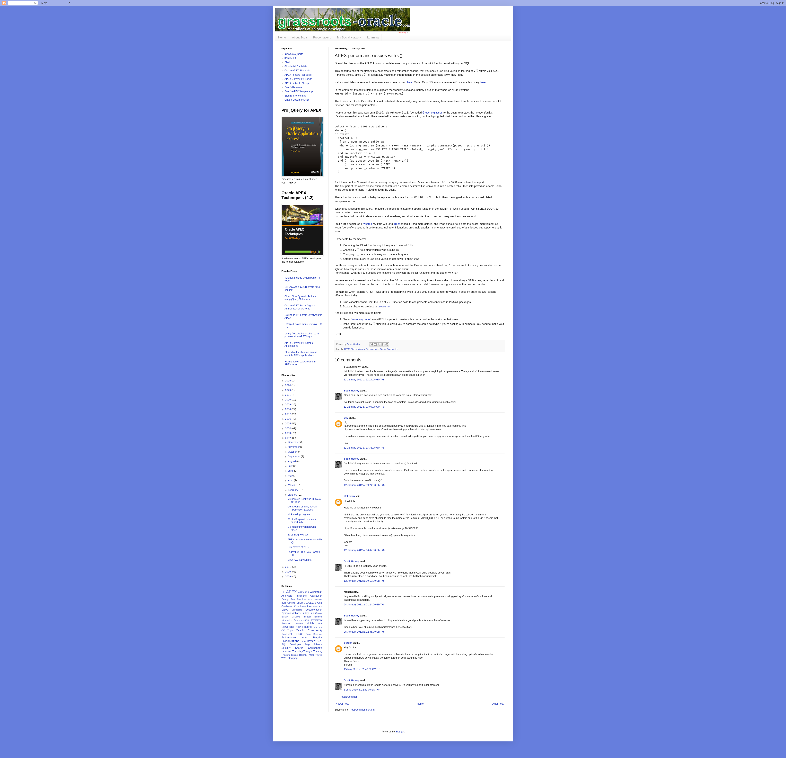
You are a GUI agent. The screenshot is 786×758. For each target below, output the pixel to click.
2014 (288, 428)
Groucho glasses (432, 112)
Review (311, 641)
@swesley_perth (294, 54)
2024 (288, 385)
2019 (288, 404)
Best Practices (299, 599)
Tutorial (303, 654)
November (294, 446)
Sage (307, 644)
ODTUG (318, 626)
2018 (288, 409)
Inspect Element (313, 616)
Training (317, 651)
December (294, 442)
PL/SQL (299, 634)
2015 (288, 423)
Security (285, 648)
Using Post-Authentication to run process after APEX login (302, 335)
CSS (319, 602)
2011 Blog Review (298, 534)
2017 (288, 414)
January (293, 494)
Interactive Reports (291, 620)
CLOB (300, 603)
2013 (288, 433)
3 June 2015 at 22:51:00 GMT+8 (362, 689)
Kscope (285, 623)
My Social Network (349, 37)
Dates (284, 609)
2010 (288, 571)
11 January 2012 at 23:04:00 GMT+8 (364, 406)
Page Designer (314, 634)
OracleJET (286, 634)
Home (282, 37)
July (290, 466)
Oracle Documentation (297, 99)
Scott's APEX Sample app (299, 91)
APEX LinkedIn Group (297, 83)
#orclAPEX (291, 58)
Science (317, 644)
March (292, 485)
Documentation (313, 609)
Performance (372, 349)
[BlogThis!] (375, 344)
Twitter (311, 654)
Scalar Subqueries (389, 349)
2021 (288, 395)
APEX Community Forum (298, 79)
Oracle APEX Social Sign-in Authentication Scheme (300, 307)
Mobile (310, 623)
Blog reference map (295, 95)
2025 (288, 380)
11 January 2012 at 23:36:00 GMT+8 (364, 447)
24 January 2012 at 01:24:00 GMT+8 (364, 604)
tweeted (367, 223)
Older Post (498, 703)
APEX (347, 349)
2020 (288, 399)
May (290, 475)
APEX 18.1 (303, 592)
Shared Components (308, 648)
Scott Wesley (354, 344)
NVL (320, 623)
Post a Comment (349, 696)
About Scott (299, 37)
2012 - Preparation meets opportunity (302, 521)
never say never (360, 319)
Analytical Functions (294, 595)
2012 (288, 438)
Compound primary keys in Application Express (302, 508)
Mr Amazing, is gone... (300, 514)
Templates (286, 651)
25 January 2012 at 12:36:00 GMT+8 (364, 631)
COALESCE (310, 603)
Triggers (285, 655)
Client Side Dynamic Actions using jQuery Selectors (300, 298)
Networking (287, 626)
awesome (384, 306)
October (292, 451)
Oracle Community (309, 630)
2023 (288, 390)
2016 (288, 418)
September (294, 456)
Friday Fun (308, 613)
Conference (314, 606)
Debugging (296, 609)
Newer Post (342, 703)
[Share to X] (379, 344)
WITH (284, 658)
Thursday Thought (302, 651)
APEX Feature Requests (298, 74)
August (292, 461)
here (409, 82)
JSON (306, 620)
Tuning (294, 655)
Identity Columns (290, 617)
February (293, 490)
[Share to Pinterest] (387, 344)
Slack (288, 62)
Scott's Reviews (293, 87)
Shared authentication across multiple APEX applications (301, 354)
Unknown (349, 496)
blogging (293, 658)
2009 (288, 576)
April (291, 480)
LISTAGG (298, 623)
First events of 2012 (298, 547)
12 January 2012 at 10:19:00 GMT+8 (364, 580)
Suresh (348, 642)
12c (283, 592)
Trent (397, 223)
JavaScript (316, 620)
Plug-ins (317, 637)
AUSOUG (316, 592)
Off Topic (287, 630)
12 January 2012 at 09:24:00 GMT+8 (364, 485)
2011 (288, 567)
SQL (319, 640)
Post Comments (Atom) (362, 709)
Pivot (304, 637)
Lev (346, 417)
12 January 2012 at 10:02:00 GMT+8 (364, 550)
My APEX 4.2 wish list (299, 559)
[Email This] (371, 344)
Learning (373, 37)
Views (319, 655)
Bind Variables (358, 349)
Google (318, 613)
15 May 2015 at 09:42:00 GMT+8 (362, 669)
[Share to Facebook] (383, 344)
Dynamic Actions (290, 613)
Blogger (399, 731)
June (291, 470)
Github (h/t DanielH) (296, 66)
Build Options (288, 603)
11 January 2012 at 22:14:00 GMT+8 (364, 379)
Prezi (303, 641)
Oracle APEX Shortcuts (297, 70)
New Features (304, 626)
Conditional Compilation (293, 606)
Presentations (322, 37)
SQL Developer (291, 644)
